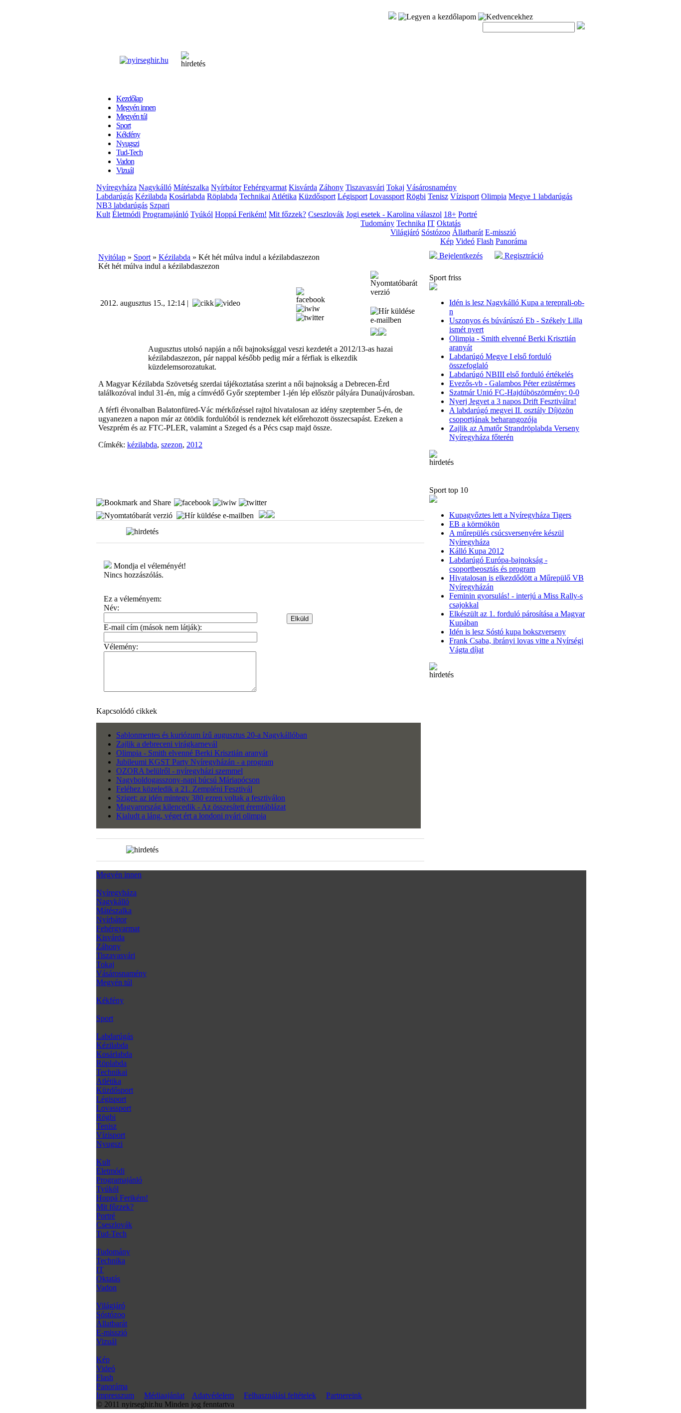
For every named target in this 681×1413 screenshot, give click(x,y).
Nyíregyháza (116, 187)
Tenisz (438, 196)
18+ (450, 214)
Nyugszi (109, 1144)
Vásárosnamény (431, 187)
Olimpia (494, 196)
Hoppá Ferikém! (241, 214)
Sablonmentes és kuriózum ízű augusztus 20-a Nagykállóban (211, 735)
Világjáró (404, 232)
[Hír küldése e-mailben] (396, 316)
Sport (142, 257)
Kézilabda (151, 196)
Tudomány (377, 223)
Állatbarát (467, 232)
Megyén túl (114, 982)
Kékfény (110, 1000)
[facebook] (312, 295)
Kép (447, 241)
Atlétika (284, 196)
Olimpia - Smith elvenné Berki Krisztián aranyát (192, 753)
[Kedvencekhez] (505, 16)
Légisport (352, 196)
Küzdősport (317, 196)
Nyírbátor (226, 187)
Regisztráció (523, 255)
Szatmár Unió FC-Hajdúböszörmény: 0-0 (514, 392)
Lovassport (386, 196)
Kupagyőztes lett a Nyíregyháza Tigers (510, 515)
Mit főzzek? (287, 214)
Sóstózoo (435, 232)
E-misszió (500, 232)
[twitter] (310, 317)
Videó (465, 241)
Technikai (254, 196)
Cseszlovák (326, 214)
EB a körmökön (474, 524)
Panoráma (511, 241)
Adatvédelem (213, 1395)
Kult (103, 214)
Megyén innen (119, 874)
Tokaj (395, 187)
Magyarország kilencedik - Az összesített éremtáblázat (201, 807)
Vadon (106, 1287)
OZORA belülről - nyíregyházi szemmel (179, 771)
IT (431, 223)
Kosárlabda (187, 196)
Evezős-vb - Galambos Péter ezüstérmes (512, 383)
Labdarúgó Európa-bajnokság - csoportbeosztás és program (498, 564)
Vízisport (464, 196)
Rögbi (416, 196)
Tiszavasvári (364, 187)
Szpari (160, 205)
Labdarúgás (114, 196)
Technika (410, 223)
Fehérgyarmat (265, 187)
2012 (194, 444)
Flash (485, 241)
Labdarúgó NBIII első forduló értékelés (511, 374)
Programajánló (165, 214)
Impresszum (115, 1395)
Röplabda (222, 196)
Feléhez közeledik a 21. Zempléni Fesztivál (184, 789)
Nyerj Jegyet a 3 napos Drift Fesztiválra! (512, 401)
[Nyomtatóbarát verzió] (396, 284)
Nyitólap (112, 257)
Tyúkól (201, 214)
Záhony (331, 187)
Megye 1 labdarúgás (540, 196)
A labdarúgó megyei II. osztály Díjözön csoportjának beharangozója (511, 414)
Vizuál (106, 1341)
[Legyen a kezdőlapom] (437, 16)
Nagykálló (155, 187)
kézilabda (142, 444)
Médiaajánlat (164, 1395)
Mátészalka (191, 187)
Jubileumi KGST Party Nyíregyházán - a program (194, 762)
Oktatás (449, 223)
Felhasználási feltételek (280, 1395)
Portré (467, 214)
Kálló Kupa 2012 (476, 551)
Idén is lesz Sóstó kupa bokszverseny (507, 631)
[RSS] (392, 16)
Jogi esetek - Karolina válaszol (394, 214)
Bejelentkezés (460, 255)
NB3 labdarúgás (122, 205)
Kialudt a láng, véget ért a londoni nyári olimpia (191, 815)
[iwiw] (308, 308)
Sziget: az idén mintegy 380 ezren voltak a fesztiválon (200, 798)
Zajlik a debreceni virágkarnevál (166, 744)
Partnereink (344, 1395)
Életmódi (126, 214)
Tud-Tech (111, 1233)
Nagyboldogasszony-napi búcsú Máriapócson (188, 780)
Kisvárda (303, 187)
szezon (171, 444)
